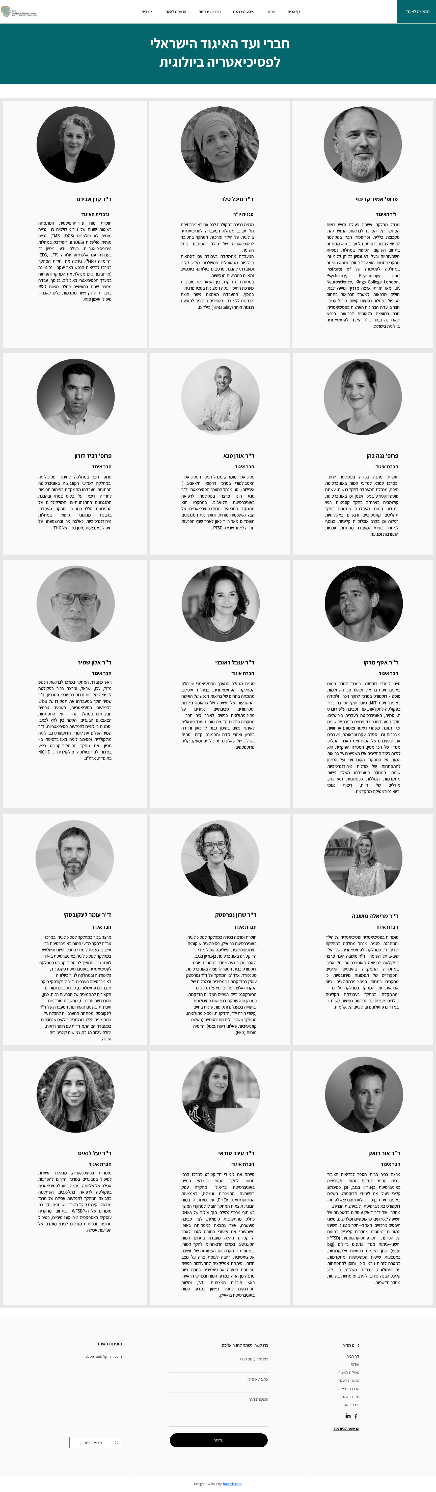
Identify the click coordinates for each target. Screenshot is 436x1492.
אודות (355, 1364)
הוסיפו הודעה (258, 1399)
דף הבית (352, 1356)
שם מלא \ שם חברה (253, 1359)
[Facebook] (356, 1416)
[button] (346, 1428)
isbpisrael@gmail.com (103, 1356)
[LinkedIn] (348, 1416)
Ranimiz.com (232, 1483)
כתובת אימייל (258, 1379)
